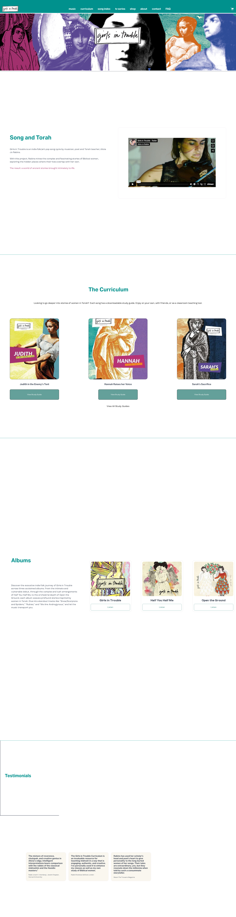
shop (133, 8)
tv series (120, 8)
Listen (110, 607)
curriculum (87, 8)
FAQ (168, 8)
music (72, 8)
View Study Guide (201, 395)
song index (104, 8)
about (143, 8)
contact (156, 8)
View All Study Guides (118, 406)
